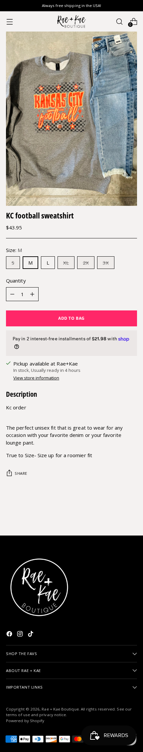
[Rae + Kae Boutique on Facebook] (10, 634)
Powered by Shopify (25, 720)
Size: (14, 250)
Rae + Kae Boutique (60, 709)
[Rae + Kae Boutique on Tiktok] (31, 634)
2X (86, 262)
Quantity (16, 280)
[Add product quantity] (32, 294)
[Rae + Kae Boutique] (71, 21)
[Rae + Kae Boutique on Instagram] (21, 634)
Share (21, 473)
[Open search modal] (119, 21)
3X (106, 262)
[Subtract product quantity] (12, 294)
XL (66, 262)
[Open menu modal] (9, 21)
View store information (36, 378)
